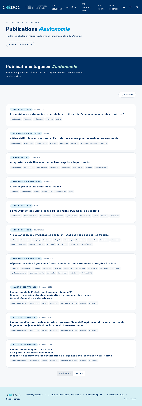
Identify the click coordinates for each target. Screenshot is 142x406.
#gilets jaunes (72, 216)
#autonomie (16, 119)
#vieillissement (101, 167)
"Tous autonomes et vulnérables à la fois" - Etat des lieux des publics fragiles (59, 235)
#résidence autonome (89, 143)
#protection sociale (37, 244)
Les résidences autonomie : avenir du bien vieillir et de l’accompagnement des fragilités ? (67, 114)
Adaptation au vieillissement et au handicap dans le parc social (50, 162)
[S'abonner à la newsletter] (130, 7)
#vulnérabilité (61, 191)
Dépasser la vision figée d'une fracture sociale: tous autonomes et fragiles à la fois (63, 263)
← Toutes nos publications (20, 44)
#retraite (74, 143)
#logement (64, 143)
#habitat (53, 143)
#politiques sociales (19, 244)
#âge (71, 191)
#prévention (62, 244)
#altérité (14, 240)
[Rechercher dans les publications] (137, 7)
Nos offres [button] (71, 7)
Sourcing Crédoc (20, 157)
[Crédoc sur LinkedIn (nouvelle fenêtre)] (123, 7)
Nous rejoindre (113, 7)
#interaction (80, 240)
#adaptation (16, 167)
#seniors (50, 119)
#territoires (115, 216)
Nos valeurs (101, 7)
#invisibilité (92, 240)
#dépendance (42, 143)
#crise (44, 303)
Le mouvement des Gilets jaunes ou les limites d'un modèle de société (54, 210)
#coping (37, 240)
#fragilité (57, 240)
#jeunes (83, 303)
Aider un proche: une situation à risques (35, 186)
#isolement (104, 240)
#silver (58, 119)
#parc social (77, 167)
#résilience (74, 244)
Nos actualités (57, 7)
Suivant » (78, 373)
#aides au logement (19, 303)
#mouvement (85, 216)
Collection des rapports (24, 287)
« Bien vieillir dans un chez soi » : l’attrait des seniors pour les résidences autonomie (64, 138)
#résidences (39, 119)
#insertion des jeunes (69, 303)
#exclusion (47, 240)
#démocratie (58, 216)
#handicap (54, 167)
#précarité (51, 244)
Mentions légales (94, 394)
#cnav (36, 191)
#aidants (15, 191)
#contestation (45, 216)
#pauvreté (115, 240)
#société (104, 216)
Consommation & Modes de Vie (26, 133)
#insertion (53, 303)
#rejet (96, 216)
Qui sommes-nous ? (86, 7)
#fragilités (27, 119)
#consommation (30, 216)
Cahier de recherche (21, 109)
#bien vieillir (28, 143)
